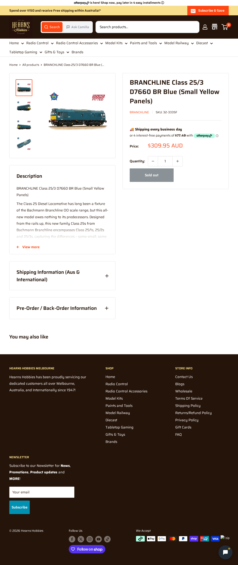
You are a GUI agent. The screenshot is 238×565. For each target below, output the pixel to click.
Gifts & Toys (54, 52)
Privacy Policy (186, 420)
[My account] (205, 27)
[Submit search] (193, 27)
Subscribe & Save (211, 10)
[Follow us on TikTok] (107, 539)
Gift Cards (183, 427)
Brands (77, 52)
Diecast (202, 43)
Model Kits (113, 43)
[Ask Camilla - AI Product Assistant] (225, 552)
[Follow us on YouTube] (98, 539)
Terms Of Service (188, 398)
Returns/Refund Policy (193, 413)
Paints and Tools (143, 43)
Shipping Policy (188, 405)
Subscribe (19, 507)
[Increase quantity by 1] (177, 161)
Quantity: (137, 161)
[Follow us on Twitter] (81, 539)
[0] (225, 27)
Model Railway (176, 43)
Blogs (179, 384)
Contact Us (184, 377)
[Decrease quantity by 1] (153, 161)
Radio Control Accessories (77, 43)
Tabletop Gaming (23, 52)
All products (30, 64)
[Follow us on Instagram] (89, 539)
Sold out (152, 175)
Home (14, 43)
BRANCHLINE (139, 112)
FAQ (178, 434)
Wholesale (183, 391)
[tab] (52, 27)
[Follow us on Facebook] (72, 539)
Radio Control (37, 43)
